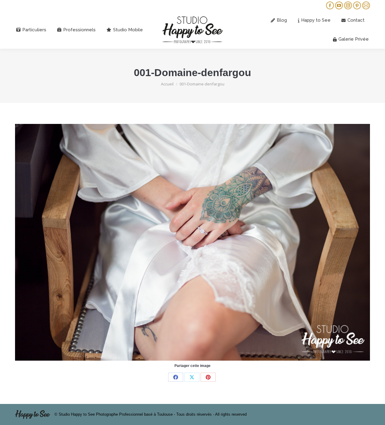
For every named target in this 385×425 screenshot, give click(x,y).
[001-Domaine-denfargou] (192, 242)
